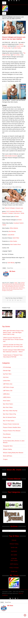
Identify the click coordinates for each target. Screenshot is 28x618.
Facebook (16, 223)
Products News (7, 437)
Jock (3, 289)
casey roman (10, 285)
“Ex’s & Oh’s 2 (16, 55)
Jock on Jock (6, 289)
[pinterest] (11, 0)
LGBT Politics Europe (8, 387)
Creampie (10, 213)
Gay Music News (7, 374)
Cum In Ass (19, 285)
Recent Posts (10, 268)
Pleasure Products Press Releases (11, 430)
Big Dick (10, 283)
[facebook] (19, 0)
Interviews (6, 377)
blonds (16, 283)
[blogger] (8, 0)
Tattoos (11, 290)
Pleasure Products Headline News (12, 427)
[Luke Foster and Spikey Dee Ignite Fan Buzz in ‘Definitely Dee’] (7, 311)
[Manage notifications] (25, 615)
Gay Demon (14, 551)
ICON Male (14, 558)
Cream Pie (15, 285)
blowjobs (4, 213)
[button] (3, 314)
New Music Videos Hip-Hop (10, 410)
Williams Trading (7, 449)
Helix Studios (17, 48)
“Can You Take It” (7, 48)
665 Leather (14, 555)
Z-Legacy (15, 282)
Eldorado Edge (7, 370)
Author (4, 268)
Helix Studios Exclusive (11, 156)
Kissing (14, 289)
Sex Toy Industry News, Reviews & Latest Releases (13, 441)
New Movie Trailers (8, 404)
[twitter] (14, 0)
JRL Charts (12, 271)
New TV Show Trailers (8, 420)
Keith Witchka (11, 262)
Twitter (17, 216)
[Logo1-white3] (5, 6)
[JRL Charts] (6, 272)
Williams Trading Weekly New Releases (13, 452)
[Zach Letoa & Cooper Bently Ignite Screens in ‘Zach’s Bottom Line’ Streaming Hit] (21, 311)
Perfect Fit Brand (14, 567)
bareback (12, 211)
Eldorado (14, 540)
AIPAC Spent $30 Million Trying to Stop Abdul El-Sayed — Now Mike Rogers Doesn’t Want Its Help (13, 332)
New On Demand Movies (9, 417)
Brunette (22, 283)
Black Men (18, 211)
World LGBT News (7, 456)
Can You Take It (5, 285)
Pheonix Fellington (10, 208)
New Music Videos (8, 407)
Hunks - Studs (18, 287)
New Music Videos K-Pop (9, 414)
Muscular (17, 289)
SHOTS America (14, 564)
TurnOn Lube (14, 547)
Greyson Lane (19, 46)
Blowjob (19, 283)
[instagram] (16, 0)
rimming (7, 290)
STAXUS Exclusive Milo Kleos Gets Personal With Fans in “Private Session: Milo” (13, 339)
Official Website (14, 228)
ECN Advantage (7, 367)
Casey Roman (10, 234)
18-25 (7, 211)
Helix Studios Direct (15, 244)
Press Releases (7, 434)
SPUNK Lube (14, 571)
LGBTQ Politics (7, 397)
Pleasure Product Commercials (11, 424)
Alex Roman (12, 231)
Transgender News (8, 446)
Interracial (16, 213)
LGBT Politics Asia (7, 384)
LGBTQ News (6, 394)
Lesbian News (6, 380)
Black (14, 283)
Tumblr (21, 223)
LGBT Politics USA (7, 390)
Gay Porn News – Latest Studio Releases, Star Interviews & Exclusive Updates (13, 286)
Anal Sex (3, 283)
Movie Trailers (6, 400)
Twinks (22, 213)
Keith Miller (16, 238)
